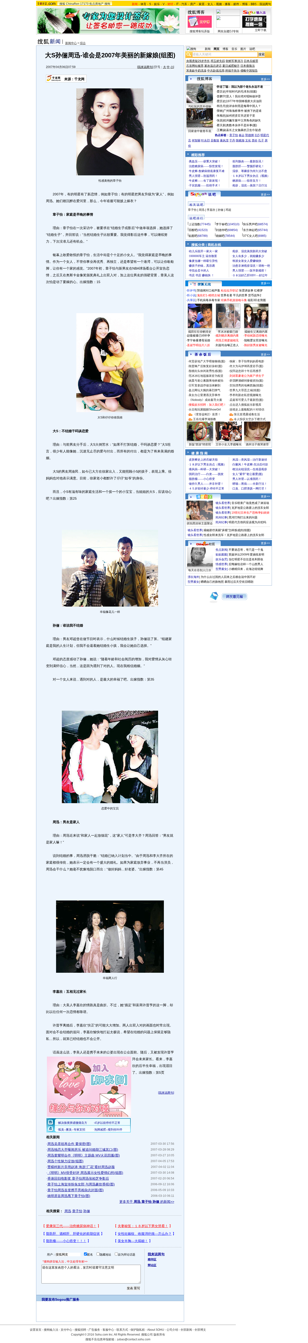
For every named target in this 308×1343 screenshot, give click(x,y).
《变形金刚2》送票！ (207, 414)
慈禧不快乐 (232, 70)
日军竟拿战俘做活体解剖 (204, 385)
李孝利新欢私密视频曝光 (245, 395)
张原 (220, 120)
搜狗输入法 (51, 1329)
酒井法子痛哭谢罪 (257, 444)
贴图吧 (193, 236)
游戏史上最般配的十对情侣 (247, 409)
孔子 (261, 140)
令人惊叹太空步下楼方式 (250, 419)
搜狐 (62, 4)
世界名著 (226, 295)
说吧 (252, 49)
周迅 (67, 1211)
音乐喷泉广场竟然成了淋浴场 (250, 503)
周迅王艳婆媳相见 (227, 340)
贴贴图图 (221, 554)
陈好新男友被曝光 (255, 345)
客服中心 (108, 1329)
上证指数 (194, 224)
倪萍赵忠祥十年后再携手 (245, 371)
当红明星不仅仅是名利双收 (246, 559)
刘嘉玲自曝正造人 (227, 345)
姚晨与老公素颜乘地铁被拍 (206, 380)
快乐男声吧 (250, 224)
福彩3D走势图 (257, 300)
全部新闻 (186, 1329)
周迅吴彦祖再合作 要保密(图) (69, 1144)
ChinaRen (72, 4)
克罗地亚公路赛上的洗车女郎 (250, 507)
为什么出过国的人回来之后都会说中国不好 (228, 577)
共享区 (191, 300)
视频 (219, 4)
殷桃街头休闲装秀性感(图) (205, 371)
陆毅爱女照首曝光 (255, 340)
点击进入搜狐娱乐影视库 (245, 404)
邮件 (236, 4)
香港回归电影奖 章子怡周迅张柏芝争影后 (78, 1178)
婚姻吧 (220, 236)
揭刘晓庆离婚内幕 (227, 335)
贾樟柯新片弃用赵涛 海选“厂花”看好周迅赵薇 (81, 1167)
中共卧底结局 (216, 70)
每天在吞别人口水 (199, 570)
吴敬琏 (215, 140)
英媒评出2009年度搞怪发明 (246, 554)
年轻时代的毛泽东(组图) (241, 91)
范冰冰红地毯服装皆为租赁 (206, 375)
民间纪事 (221, 517)
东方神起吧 (250, 230)
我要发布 (48, 1299)
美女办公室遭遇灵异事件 (204, 395)
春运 (241, 135)
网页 (216, 49)
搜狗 (107, 4)
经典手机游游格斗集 (234, 300)
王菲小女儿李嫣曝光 (229, 444)
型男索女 (221, 569)
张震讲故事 (246, 290)
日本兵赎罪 (251, 61)
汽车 (184, 4)
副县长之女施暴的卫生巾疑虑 (242, 130)
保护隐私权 (137, 1329)
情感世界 (221, 564)
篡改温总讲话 (213, 65)
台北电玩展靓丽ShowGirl (205, 409)
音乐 (234, 49)
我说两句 (265, 4)
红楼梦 (258, 290)
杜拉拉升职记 (229, 290)
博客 (245, 4)
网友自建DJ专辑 (228, 31)
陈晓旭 (240, 140)
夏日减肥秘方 (231, 65)
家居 (202, 4)
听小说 (191, 295)
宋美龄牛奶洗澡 (196, 70)
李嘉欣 (211, 210)
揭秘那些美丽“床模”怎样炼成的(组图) (227, 530)
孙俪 (86, 1211)
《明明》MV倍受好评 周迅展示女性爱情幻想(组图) (85, 1173)
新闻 (208, 49)
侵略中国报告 (249, 70)
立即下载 (260, 30)
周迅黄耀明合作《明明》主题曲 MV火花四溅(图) (83, 1155)
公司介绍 (172, 1329)
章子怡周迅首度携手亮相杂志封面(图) (75, 1190)
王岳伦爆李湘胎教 (204, 419)
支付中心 (66, 1329)
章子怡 (77, 1211)
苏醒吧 (193, 230)
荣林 (220, 110)
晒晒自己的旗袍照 (212, 581)
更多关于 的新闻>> (146, 1202)
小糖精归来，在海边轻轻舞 (246, 569)
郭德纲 (249, 135)
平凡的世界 (240, 295)
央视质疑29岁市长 (198, 61)
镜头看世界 (223, 503)
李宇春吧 (221, 224)
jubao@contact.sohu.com (133, 1339)
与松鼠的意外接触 (199, 106)
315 (257, 135)
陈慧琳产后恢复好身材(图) (205, 366)
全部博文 (200, 1329)
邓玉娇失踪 (218, 61)
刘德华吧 (221, 230)
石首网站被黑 (195, 65)
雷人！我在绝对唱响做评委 (243, 96)
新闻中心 (71, 43)
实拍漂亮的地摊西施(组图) (246, 385)
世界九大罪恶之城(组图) (245, 390)
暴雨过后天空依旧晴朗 (239, 581)
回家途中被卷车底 (199, 131)
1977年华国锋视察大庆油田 (244, 101)
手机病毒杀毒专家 (208, 300)
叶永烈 (205, 140)
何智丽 (196, 140)
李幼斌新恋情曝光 (255, 335)
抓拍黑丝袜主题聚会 (200, 523)
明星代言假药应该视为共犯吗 (247, 522)
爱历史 (221, 91)
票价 (254, 140)
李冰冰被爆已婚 (228, 331)
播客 (228, 4)
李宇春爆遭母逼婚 (198, 340)
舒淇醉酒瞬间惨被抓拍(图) (246, 380)
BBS (254, 4)
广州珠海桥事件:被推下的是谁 (242, 110)
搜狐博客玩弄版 (200, 31)
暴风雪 (224, 140)
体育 (143, 4)
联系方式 (122, 1329)
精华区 (152, 1259)
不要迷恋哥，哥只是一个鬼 (246, 549)
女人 (210, 4)
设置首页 (35, 1329)
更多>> (265, 79)
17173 (84, 4)
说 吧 (212, 194)
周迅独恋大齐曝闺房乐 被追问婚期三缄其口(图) (82, 1149)
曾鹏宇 (221, 96)
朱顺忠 (221, 115)
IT (177, 4)
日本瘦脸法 (247, 65)
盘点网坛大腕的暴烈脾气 (204, 390)
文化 (248, 140)
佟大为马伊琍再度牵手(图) (246, 366)
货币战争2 (254, 295)
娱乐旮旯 (221, 559)
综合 (83, 43)
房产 (193, 4)
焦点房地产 (96, 4)
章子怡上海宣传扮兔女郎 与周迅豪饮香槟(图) (81, 1184)
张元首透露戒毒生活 (247, 414)
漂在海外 (193, 577)
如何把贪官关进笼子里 (240, 115)
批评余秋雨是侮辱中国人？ (243, 106)
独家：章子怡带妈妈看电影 (247, 361)
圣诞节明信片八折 (198, 345)
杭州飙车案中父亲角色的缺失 (242, 120)
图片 (243, 49)
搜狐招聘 (80, 1329)
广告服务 (94, 1329)
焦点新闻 (221, 549)
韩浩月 (221, 106)
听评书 (191, 290)
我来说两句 (145, 67)
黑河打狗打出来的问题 (243, 517)
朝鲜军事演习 (234, 61)
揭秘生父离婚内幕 (256, 331)
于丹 (232, 140)
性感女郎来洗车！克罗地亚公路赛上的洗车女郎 (234, 535)
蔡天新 (221, 125)
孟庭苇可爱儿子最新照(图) (246, 400)
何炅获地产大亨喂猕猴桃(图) (207, 361)
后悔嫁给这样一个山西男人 (246, 564)
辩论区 (152, 1265)
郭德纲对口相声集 (208, 290)
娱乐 (157, 4)
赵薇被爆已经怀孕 (198, 335)
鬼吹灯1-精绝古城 (208, 295)
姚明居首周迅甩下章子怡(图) (68, 1196)
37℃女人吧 (250, 236)
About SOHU (155, 1329)
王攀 (220, 130)
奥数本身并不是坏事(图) (241, 125)
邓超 (228, 210)
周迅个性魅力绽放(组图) (65, 1161)
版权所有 (159, 1334)
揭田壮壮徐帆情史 (199, 331)
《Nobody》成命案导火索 (205, 400)
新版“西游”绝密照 (200, 444)
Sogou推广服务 (67, 1299)
